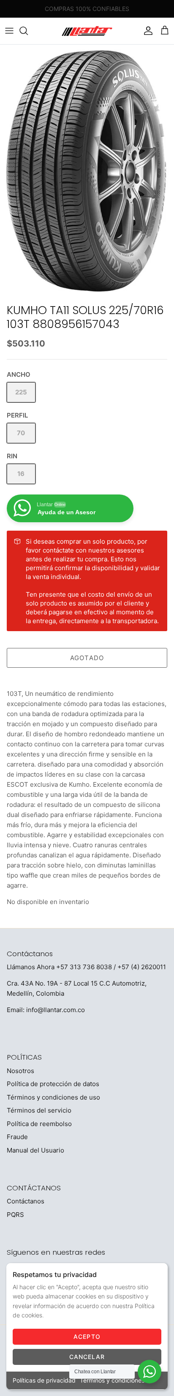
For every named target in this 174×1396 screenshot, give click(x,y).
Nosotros (20, 1071)
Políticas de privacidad (44, 1380)
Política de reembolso (39, 1124)
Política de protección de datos (53, 1084)
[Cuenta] (146, 30)
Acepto (87, 1336)
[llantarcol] (87, 31)
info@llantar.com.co (55, 1010)
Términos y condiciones (112, 1380)
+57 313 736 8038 (84, 967)
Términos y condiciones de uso (53, 1097)
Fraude (17, 1137)
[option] (87, 172)
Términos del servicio (39, 1110)
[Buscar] (28, 30)
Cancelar (87, 1356)
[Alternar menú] (9, 30)
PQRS (15, 1215)
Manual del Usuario (35, 1150)
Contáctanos (25, 1201)
